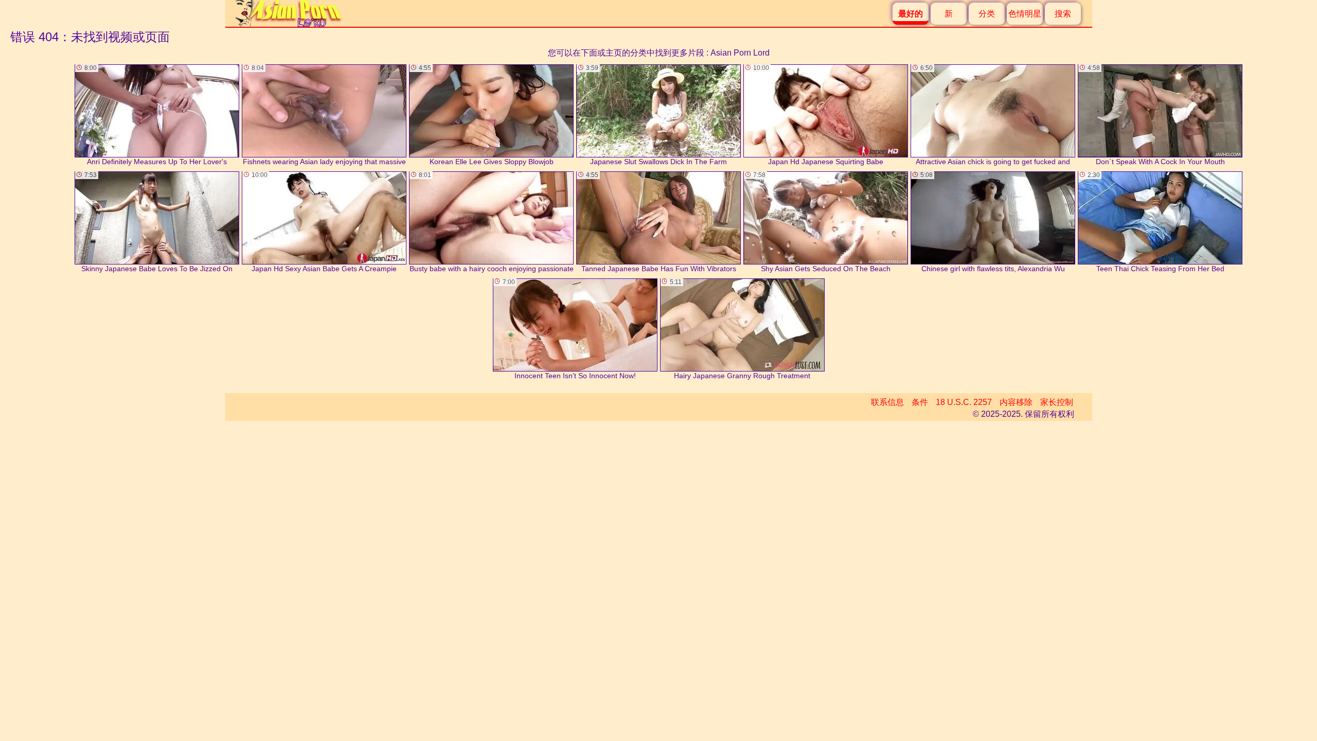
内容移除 (1016, 402)
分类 (986, 13)
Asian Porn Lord (740, 52)
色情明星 (1024, 13)
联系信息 (887, 402)
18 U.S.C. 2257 (964, 402)
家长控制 (1056, 402)
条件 (920, 402)
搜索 (1063, 13)
